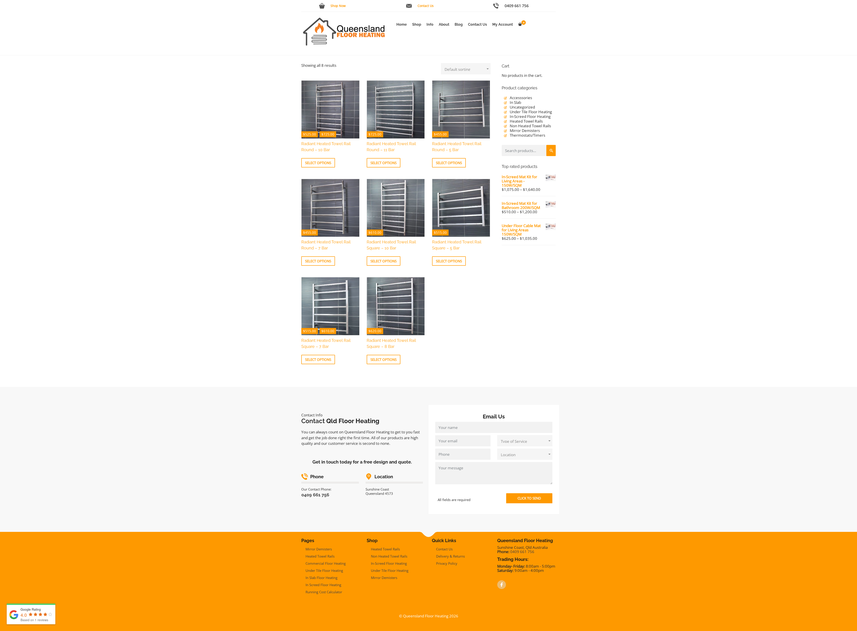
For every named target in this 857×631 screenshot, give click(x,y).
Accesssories (521, 97)
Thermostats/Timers (527, 135)
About (444, 24)
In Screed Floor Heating (323, 585)
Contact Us (426, 6)
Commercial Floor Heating (326, 563)
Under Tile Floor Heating (531, 111)
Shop (416, 24)
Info (429, 24)
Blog (459, 24)
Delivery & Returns (450, 556)
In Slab (515, 102)
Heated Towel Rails (526, 121)
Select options (318, 163)
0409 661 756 (517, 5)
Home (401, 24)
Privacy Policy (446, 563)
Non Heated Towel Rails (530, 125)
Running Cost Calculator (324, 592)
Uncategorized (522, 107)
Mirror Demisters (525, 130)
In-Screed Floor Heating (530, 116)
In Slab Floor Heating (321, 577)
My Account (502, 24)
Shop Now (338, 6)
